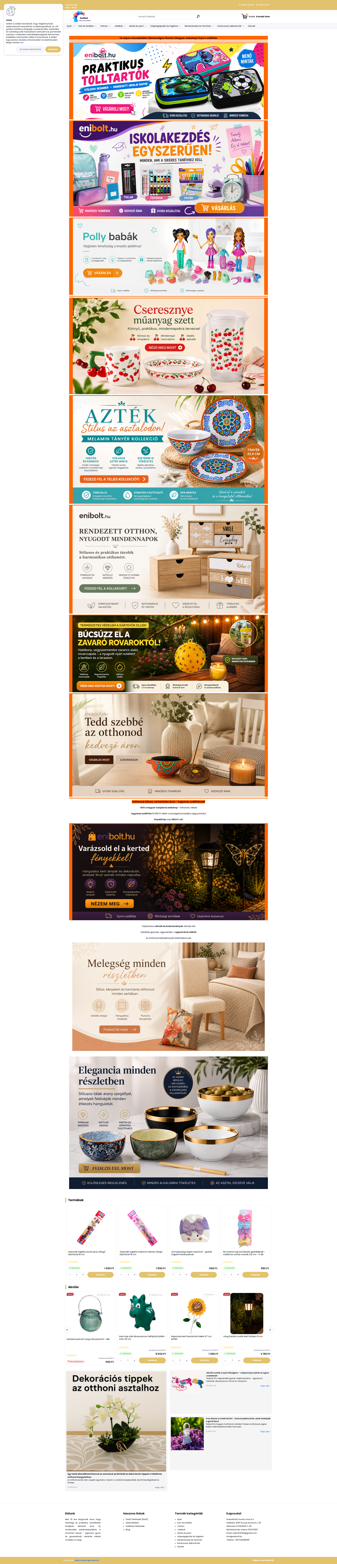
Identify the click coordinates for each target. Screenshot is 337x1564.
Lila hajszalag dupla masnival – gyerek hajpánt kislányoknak (191, 1253)
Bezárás (53, 49)
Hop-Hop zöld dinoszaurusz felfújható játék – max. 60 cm (142, 1337)
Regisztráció (264, 4)
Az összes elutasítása (30, 49)
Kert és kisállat (86, 26)
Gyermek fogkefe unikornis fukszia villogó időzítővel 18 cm (141, 1253)
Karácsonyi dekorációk (229, 26)
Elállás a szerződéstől (263, 1560)
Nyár (69, 26)
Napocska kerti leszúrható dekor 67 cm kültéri (191, 1337)
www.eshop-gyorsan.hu (87, 1560)
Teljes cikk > (160, 1487)
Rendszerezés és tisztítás (198, 26)
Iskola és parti (136, 26)
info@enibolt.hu (234, 1536)
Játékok (118, 26)
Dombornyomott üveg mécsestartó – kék (88, 1339)
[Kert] (168, 826)
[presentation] (67, 1329)
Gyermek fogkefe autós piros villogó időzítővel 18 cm (86, 1253)
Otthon (104, 26)
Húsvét (251, 26)
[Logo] (81, 16)
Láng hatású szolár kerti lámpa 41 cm (242, 1336)
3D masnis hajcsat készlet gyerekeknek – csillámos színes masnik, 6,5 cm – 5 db (244, 1253)
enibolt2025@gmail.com (245, 1533)
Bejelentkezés (248, 4)
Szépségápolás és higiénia (164, 26)
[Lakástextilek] (168, 944)
